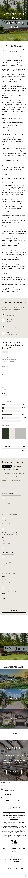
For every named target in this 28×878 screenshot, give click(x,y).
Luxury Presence (14, 861)
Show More (14, 610)
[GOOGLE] (23, 848)
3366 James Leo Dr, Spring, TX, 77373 (9, 573)
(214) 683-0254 (8, 794)
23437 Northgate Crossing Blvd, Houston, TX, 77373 (11, 495)
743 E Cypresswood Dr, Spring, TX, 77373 (9, 534)
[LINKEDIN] (12, 848)
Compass (8, 823)
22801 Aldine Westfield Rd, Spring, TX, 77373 (10, 595)
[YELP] (15, 852)
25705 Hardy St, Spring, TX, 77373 (8, 554)
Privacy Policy (20, 869)
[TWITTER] (19, 848)
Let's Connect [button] (14, 771)
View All (14, 733)
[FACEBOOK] (4, 848)
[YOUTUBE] (15, 848)
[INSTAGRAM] (8, 848)
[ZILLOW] (12, 852)
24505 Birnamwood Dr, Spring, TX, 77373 (9, 514)
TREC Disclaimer (14, 819)
